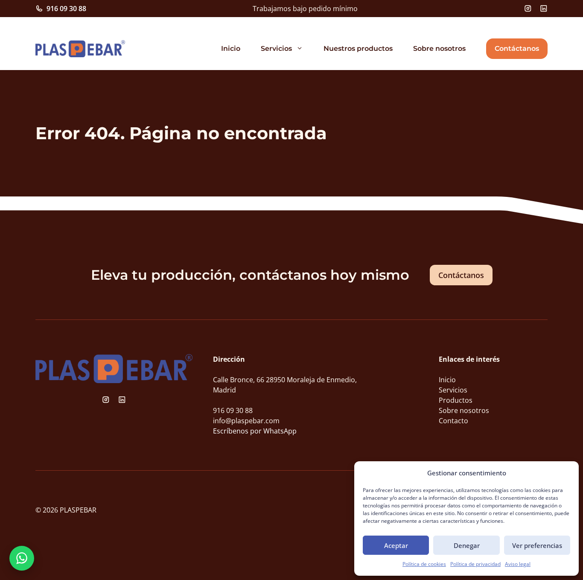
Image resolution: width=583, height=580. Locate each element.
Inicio (230, 48)
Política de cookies (424, 564)
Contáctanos (517, 48)
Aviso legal (518, 564)
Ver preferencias (537, 545)
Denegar (467, 545)
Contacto (453, 420)
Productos (455, 400)
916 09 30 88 (66, 8)
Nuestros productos (358, 48)
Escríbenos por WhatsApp (255, 431)
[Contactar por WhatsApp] (21, 558)
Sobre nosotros (439, 48)
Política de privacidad (475, 564)
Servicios (276, 48)
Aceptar (396, 545)
